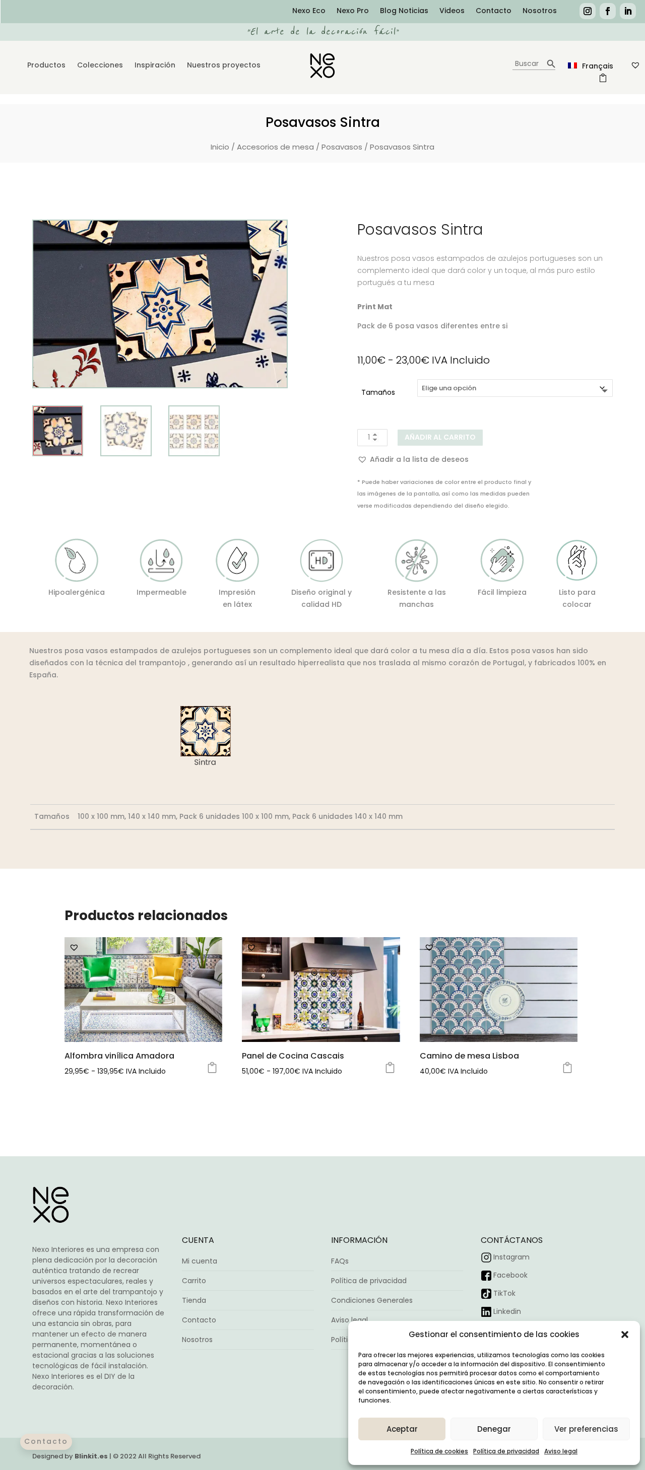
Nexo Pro (353, 11)
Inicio (220, 147)
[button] (625, 1334)
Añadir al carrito (440, 437)
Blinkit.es (91, 1456)
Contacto (493, 11)
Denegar (494, 1429)
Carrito (194, 1281)
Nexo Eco (309, 11)
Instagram (511, 1257)
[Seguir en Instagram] (587, 11)
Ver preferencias (586, 1429)
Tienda (194, 1300)
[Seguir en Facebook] (608, 11)
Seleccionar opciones (212, 1068)
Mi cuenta (199, 1261)
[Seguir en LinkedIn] (628, 11)
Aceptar (402, 1429)
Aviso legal (560, 1451)
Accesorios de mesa (275, 147)
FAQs (340, 1261)
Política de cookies (439, 1451)
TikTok (504, 1293)
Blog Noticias (404, 11)
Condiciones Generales (372, 1300)
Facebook (510, 1275)
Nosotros (540, 11)
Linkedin (507, 1311)
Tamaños (378, 392)
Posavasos (341, 147)
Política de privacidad (506, 1451)
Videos (452, 11)
